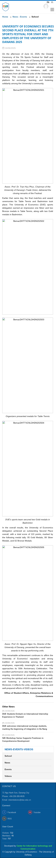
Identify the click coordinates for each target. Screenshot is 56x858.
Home (5, 17)
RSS (10, 819)
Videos (8, 776)
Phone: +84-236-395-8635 (13, 796)
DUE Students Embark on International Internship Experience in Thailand (25, 715)
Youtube (36, 812)
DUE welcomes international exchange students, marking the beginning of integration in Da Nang (24, 727)
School (8, 756)
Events (8, 769)
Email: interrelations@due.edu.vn (16, 800)
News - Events (20, 17)
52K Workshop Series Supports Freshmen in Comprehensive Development (22, 739)
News (7, 762)
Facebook (12, 812)
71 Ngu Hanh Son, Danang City (15, 793)
